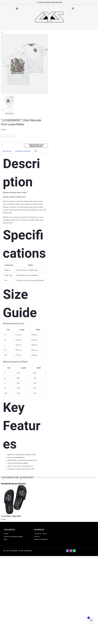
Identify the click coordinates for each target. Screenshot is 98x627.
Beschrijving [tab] (7, 151)
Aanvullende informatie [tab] (23, 151)
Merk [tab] (36, 151)
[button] (17, 8)
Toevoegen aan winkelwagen (36, 145)
